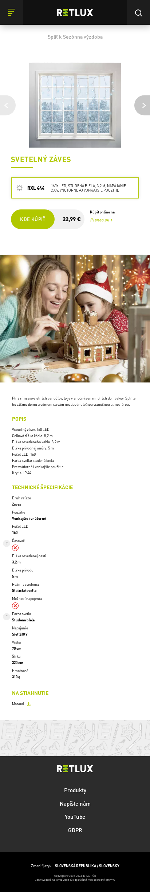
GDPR (75, 830)
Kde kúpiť (32, 219)
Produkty (75, 790)
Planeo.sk (99, 220)
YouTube (75, 816)
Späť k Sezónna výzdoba (75, 36)
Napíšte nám (75, 803)
